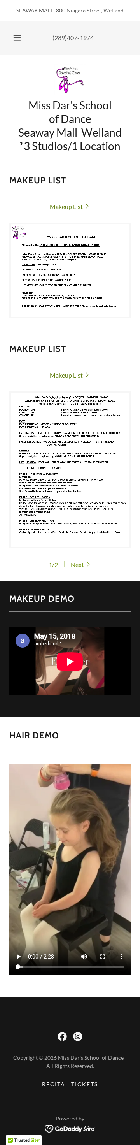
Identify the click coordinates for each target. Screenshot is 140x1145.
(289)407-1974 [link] (73, 37)
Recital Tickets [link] (70, 1084)
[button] (17, 38)
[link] (70, 79)
